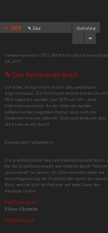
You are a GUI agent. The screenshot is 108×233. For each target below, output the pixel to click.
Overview (86, 28)
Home (13, 28)
